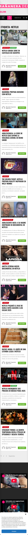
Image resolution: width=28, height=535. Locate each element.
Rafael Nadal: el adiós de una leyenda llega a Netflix (14, 350)
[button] (25, 514)
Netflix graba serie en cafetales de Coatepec (11, 51)
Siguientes (12, 456)
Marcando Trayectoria (11, 65)
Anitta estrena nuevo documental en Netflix (11, 267)
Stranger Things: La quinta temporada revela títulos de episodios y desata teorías (13, 432)
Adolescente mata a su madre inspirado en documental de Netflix (14, 225)
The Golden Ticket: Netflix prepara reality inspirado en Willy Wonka (14, 181)
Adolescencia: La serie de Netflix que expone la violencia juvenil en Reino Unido (12, 136)
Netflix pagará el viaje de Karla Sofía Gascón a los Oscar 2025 (12, 307)
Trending (13, 47)
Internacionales (7, 219)
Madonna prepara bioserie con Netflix (13, 93)
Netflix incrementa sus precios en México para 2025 (13, 389)
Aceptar (14, 531)
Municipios (6, 47)
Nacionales (6, 385)
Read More (22, 66)
